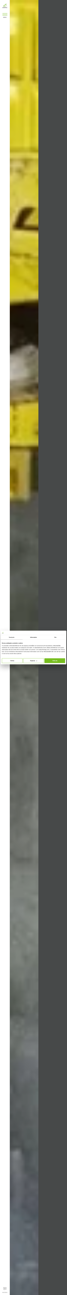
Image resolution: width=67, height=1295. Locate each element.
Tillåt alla (54, 660)
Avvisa (12, 660)
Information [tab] (33, 637)
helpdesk (4, 1292)
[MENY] (4, 14)
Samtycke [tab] (11, 637)
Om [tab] (55, 637)
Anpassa (32, 660)
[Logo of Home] (4, 6)
